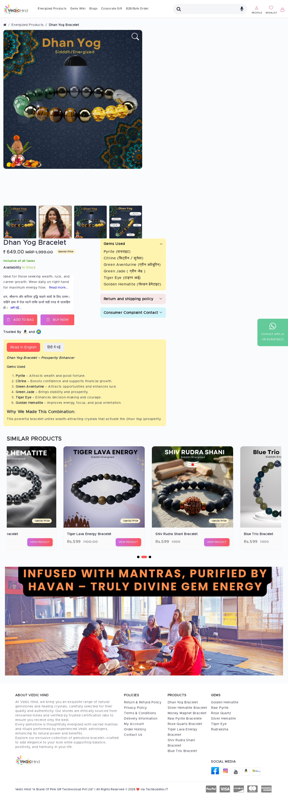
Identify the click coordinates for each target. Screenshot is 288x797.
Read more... (58, 287)
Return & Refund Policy (142, 702)
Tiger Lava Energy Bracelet (182, 732)
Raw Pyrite (220, 707)
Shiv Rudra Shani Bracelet (83, 534)
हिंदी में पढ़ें (54, 347)
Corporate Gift (111, 8)
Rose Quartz (221, 713)
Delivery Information (140, 718)
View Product (34, 542)
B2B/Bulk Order (137, 8)
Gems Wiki (78, 8)
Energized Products (52, 8)
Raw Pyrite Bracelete (185, 718)
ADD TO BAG (23, 319)
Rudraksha (219, 729)
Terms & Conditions (140, 713)
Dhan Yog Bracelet (183, 702)
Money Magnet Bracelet (187, 713)
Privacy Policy (135, 707)
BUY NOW (61, 319)
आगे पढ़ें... (16, 307)
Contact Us (133, 734)
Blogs (93, 8)
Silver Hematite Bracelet (187, 707)
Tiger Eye (219, 724)
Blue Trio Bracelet (165, 534)
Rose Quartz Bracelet (185, 724)
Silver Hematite (223, 718)
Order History (135, 729)
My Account (134, 724)
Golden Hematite (224, 702)
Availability (12, 267)
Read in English (23, 347)
